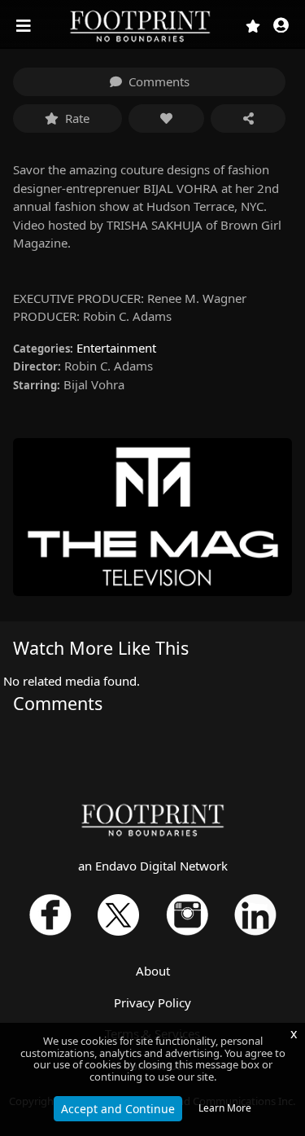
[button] (281, 26)
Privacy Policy (152, 1002)
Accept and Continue (118, 1108)
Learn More (224, 1108)
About (153, 971)
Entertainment (116, 348)
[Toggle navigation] (25, 26)
